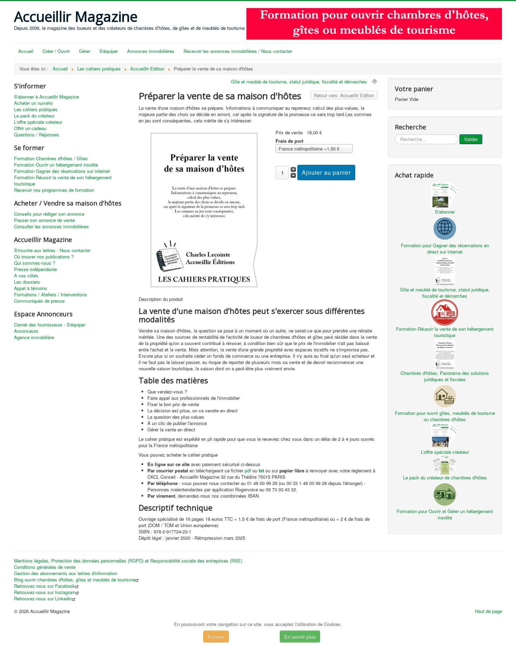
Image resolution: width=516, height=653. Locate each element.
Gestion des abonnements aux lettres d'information (65, 573)
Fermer (216, 636)
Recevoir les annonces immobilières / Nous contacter (238, 51)
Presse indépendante (35, 269)
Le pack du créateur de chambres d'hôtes (445, 477)
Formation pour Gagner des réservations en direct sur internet (445, 248)
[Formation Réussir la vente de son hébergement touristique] (444, 311)
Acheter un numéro (33, 103)
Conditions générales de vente (44, 567)
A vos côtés (26, 275)
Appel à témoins (30, 288)
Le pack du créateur (34, 116)
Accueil (25, 51)
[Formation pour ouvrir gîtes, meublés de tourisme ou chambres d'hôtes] (444, 395)
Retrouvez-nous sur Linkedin (43, 598)
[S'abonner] (444, 194)
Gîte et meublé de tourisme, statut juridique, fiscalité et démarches (299, 81)
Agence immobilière (34, 337)
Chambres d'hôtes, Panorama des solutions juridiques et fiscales (445, 376)
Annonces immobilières (150, 51)
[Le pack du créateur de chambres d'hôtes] (444, 464)
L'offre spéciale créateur (38, 122)
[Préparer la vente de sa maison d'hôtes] (204, 209)
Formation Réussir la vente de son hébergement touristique (63, 180)
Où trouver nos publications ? (44, 257)
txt (261, 470)
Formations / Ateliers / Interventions (50, 294)
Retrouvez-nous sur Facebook (44, 586)
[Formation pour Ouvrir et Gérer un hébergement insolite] (444, 493)
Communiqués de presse (39, 301)
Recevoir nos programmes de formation (54, 190)
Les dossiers (27, 282)
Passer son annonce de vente (44, 220)
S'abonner (445, 211)
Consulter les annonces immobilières (51, 226)
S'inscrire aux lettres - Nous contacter (52, 250)
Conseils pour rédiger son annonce (49, 214)
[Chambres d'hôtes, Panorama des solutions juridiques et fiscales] (444, 353)
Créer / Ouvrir (56, 51)
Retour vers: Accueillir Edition (344, 95)
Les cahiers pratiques (36, 109)
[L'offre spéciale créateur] (444, 435)
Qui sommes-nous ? (34, 263)
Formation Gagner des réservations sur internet (62, 171)
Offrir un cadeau (30, 128)
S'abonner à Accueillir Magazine (46, 97)
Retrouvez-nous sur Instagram (44, 592)
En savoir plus (300, 636)
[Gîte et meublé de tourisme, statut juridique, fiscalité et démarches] (444, 270)
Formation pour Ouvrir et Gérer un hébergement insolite (445, 514)
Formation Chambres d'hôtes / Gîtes (51, 158)
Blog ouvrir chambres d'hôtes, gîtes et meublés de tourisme (74, 580)
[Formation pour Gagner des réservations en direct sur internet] (444, 227)
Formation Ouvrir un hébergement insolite (56, 165)
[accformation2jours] (374, 23)
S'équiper (108, 51)
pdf (248, 470)
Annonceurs (26, 331)
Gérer (84, 51)
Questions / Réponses (36, 135)
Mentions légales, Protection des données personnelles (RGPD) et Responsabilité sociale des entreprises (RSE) (128, 561)
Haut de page (488, 611)
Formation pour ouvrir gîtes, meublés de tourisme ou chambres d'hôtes (445, 416)
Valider (471, 139)
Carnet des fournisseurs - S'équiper (49, 325)
